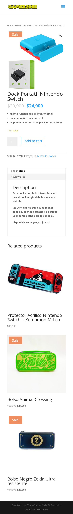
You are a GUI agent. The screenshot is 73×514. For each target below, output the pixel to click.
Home (10, 25)
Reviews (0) (18, 176)
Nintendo (20, 25)
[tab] (36, 171)
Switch (30, 25)
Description (18, 171)
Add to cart (33, 141)
